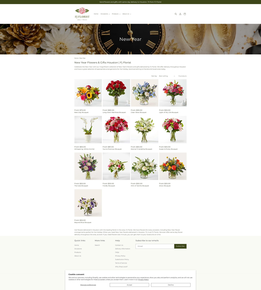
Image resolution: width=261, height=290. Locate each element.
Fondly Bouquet (109, 186)
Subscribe (180, 246)
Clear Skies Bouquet (138, 112)
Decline (171, 285)
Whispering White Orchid (84, 149)
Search (97, 245)
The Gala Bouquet (81, 186)
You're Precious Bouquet (112, 149)
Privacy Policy (143, 280)
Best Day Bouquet (81, 112)
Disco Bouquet (165, 186)
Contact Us (119, 245)
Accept (129, 285)
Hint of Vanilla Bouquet (140, 186)
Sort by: (154, 76)
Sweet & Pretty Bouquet (168, 149)
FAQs (117, 252)
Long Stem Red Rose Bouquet (114, 112)
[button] (105, 14)
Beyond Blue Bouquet (82, 222)
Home (76, 58)
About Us (77, 256)
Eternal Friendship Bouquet (141, 149)
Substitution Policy (122, 259)
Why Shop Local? (121, 266)
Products (77, 252)
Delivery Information (122, 249)
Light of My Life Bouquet (168, 112)
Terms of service (121, 263)
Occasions (78, 249)
